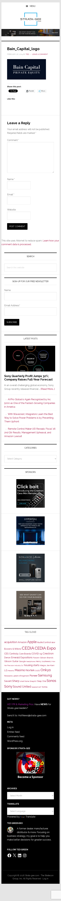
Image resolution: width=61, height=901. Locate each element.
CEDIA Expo (45, 648)
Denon (7, 657)
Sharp (15, 680)
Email (10, 194)
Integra (43, 665)
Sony (8, 686)
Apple (32, 642)
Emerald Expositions (21, 657)
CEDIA (28, 648)
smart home (24, 681)
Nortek (30, 670)
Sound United (22, 686)
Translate (30, 816)
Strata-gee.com (30, 19)
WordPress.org (15, 741)
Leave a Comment (40, 54)
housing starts (31, 665)
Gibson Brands (46, 657)
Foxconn (36, 658)
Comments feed (15, 736)
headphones (30, 661)
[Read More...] (48, 389)
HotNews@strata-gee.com (32, 715)
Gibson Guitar (11, 661)
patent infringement (21, 676)
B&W (53, 642)
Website (11, 209)
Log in (10, 727)
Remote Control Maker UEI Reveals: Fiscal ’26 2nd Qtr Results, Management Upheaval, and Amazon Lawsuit (29, 432)
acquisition (10, 642)
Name (11, 179)
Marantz (11, 671)
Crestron (48, 653)
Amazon (22, 642)
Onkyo (46, 670)
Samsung (45, 675)
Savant (8, 681)
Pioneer (33, 675)
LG (5, 670)
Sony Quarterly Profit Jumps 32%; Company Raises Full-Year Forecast (28, 377)
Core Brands (25, 653)
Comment (13, 140)
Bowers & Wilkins (12, 649)
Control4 (13, 653)
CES (6, 653)
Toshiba (44, 687)
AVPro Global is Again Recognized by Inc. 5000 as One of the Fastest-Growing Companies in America (29, 403)
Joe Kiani (50, 665)
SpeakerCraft (36, 687)
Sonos (51, 681)
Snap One (41, 681)
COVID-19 (36, 653)
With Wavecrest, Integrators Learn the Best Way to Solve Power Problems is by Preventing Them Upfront (28, 418)
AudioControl (44, 642)
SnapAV (33, 681)
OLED (37, 670)
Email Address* (12, 305)
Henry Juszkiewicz (43, 661)
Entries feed (13, 732)
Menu (32, 6)
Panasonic (8, 676)
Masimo (20, 670)
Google (22, 661)
